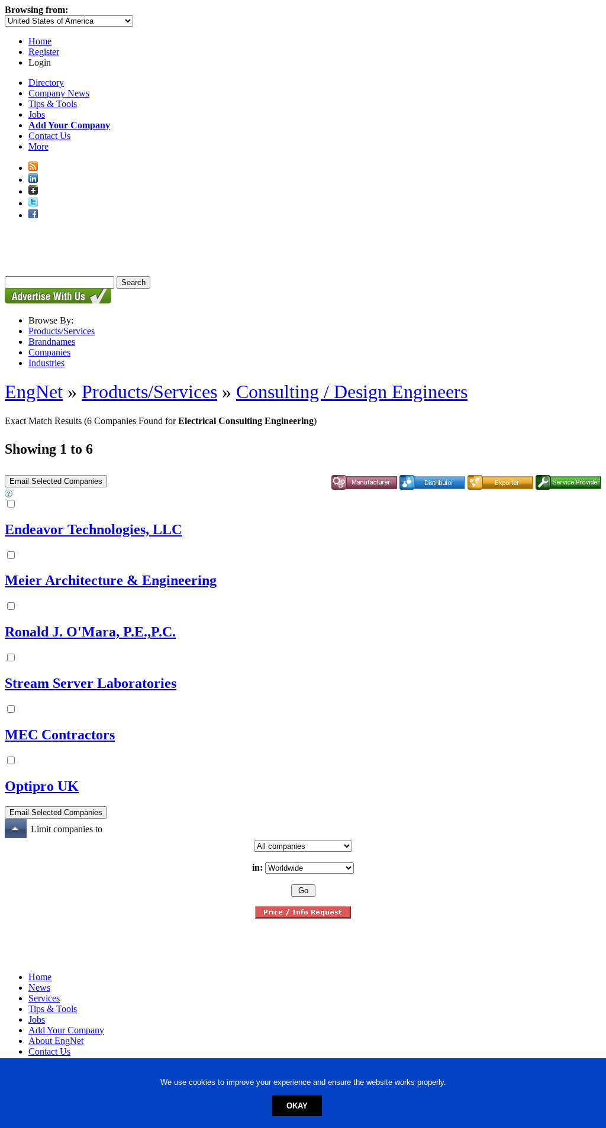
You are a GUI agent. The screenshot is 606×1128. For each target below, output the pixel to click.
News (39, 987)
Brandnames (51, 342)
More (38, 146)
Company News (58, 93)
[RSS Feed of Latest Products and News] (33, 168)
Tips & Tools (52, 104)
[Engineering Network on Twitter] (33, 203)
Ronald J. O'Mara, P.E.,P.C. (90, 631)
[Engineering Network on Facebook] (33, 215)
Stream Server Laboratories (90, 683)
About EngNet (55, 1041)
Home (39, 41)
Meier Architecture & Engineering (111, 580)
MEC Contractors (60, 734)
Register (43, 52)
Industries (46, 363)
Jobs (36, 114)
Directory (46, 82)
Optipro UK (42, 786)
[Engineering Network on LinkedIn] (33, 179)
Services (44, 998)
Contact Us (49, 136)
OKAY (297, 1105)
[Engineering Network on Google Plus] (33, 191)
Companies (49, 352)
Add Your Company (66, 1030)
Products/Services (61, 331)
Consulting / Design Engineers (352, 391)
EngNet (34, 391)
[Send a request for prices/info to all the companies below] (303, 915)
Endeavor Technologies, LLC (93, 529)
